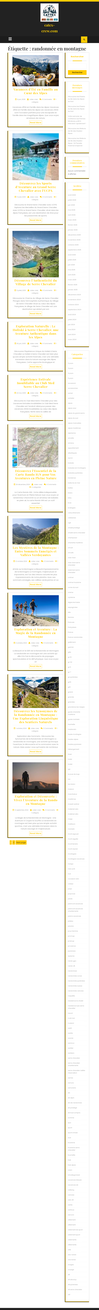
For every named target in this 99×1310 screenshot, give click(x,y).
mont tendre (73, 844)
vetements (72, 1240)
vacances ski (73, 1185)
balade (71, 463)
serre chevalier (74, 1058)
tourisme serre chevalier (74, 1148)
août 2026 (72, 195)
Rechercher (77, 56)
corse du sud (73, 587)
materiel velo (73, 809)
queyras (71, 956)
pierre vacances (74, 916)
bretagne (71, 508)
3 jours (70, 368)
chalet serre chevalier (76, 533)
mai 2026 (71, 210)
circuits (71, 552)
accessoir (72, 383)
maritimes (72, 799)
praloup (71, 941)
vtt (69, 1274)
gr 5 (69, 667)
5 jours (70, 378)
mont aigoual (73, 834)
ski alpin (71, 1098)
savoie (70, 1038)
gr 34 (70, 662)
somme (71, 1118)
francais (71, 622)
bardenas (72, 478)
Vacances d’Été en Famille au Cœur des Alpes (36, 91)
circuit (70, 547)
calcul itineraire (74, 513)
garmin (71, 647)
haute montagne (74, 734)
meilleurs (71, 824)
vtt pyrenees (73, 1284)
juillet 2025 (72, 260)
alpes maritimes (74, 428)
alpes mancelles (74, 423)
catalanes (72, 518)
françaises (72, 627)
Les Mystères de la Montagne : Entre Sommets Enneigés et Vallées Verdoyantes (36, 551)
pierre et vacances (75, 904)
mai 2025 (71, 270)
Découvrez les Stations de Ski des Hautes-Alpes (77, 131)
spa (69, 1123)
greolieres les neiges (76, 707)
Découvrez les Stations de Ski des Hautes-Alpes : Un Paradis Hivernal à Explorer (77, 142)
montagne (72, 854)
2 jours (70, 363)
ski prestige (72, 1108)
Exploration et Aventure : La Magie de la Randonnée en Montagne (35, 632)
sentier (70, 1048)
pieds (70, 899)
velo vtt (71, 1200)
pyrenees (72, 951)
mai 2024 (71, 329)
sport (70, 1128)
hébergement (73, 749)
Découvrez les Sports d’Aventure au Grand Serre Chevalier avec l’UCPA (35, 186)
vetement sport (74, 1235)
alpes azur (72, 408)
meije (70, 819)
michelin (71, 829)
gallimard (72, 642)
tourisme (71, 1142)
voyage (71, 1269)
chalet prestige (74, 528)
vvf (69, 1294)
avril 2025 (71, 275)
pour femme (73, 931)
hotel (70, 759)
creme (70, 592)
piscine (71, 926)
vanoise (71, 1195)
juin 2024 (71, 324)
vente (70, 1205)
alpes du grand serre (76, 413)
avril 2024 (72, 334)
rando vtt (71, 966)
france (70, 632)
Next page (21, 842)
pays (70, 889)
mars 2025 (72, 280)
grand (70, 692)
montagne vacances (76, 859)
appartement (73, 448)
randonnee (72, 971)
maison (71, 789)
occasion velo (73, 879)
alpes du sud (73, 418)
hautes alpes (73, 739)
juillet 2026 (72, 200)
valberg (71, 1190)
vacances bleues (75, 1180)
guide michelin (74, 719)
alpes (70, 403)
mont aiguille (73, 839)
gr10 (69, 682)
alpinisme (72, 433)
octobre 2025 (73, 245)
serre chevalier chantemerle (74, 1064)
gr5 (69, 687)
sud (69, 1137)
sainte (70, 1033)
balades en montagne (77, 468)
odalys (70, 884)
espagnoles (73, 607)
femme (71, 617)
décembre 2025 (74, 235)
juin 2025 (71, 265)
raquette (71, 996)
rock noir (71, 1018)
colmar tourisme (74, 582)
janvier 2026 (73, 230)
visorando (72, 1259)
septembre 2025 (74, 250)
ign (69, 769)
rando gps (72, 961)
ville (69, 1250)
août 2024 (72, 314)
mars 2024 (72, 339)
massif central (73, 804)
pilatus (70, 921)
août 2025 (72, 255)
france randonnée (75, 637)
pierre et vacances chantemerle (75, 910)
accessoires (73, 388)
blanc (70, 493)
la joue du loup (74, 774)
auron (70, 458)
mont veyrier (73, 849)
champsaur (72, 538)
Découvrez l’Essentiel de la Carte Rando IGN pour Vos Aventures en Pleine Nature (36, 474)
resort (70, 1013)
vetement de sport (75, 1230)
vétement (72, 1220)
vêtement (72, 1225)
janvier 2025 (73, 289)
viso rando (72, 1254)
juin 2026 (71, 205)
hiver (70, 754)
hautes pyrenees (74, 744)
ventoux (71, 1210)
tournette (71, 1155)
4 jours (70, 373)
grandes (71, 702)
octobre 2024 (73, 304)
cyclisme (71, 597)
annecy (71, 443)
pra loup (71, 936)
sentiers (71, 1053)
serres (70, 1078)
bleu (69, 498)
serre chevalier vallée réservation (76, 1071)
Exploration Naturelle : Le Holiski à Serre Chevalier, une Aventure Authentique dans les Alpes (36, 331)
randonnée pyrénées (76, 981)
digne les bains (74, 602)
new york (71, 869)
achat (70, 393)
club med (71, 557)
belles (70, 488)
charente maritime (75, 542)
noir (69, 874)
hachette (71, 724)
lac (69, 779)
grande (71, 697)
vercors (71, 1215)
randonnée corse (75, 976)
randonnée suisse (75, 986)
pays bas (71, 894)
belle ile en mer (74, 483)
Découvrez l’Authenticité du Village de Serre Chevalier (35, 282)
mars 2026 (72, 220)
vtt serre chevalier (75, 1289)
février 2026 (72, 225)
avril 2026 (71, 215)
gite (69, 652)
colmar (71, 577)
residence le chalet (75, 1001)
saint (70, 1028)
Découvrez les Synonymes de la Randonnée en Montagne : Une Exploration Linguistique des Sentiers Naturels (35, 716)
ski (69, 1093)
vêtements (72, 1245)
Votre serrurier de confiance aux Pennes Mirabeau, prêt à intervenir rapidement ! (77, 120)
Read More (35, 122)
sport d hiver (73, 1132)
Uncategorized (74, 1175)
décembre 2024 (74, 294)
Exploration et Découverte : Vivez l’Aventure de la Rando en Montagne (35, 800)
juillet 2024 (72, 319)
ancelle (71, 438)
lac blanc (71, 784)
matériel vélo (73, 814)
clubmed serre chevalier (74, 571)
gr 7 (69, 672)
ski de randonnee (75, 1103)
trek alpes (72, 1165)
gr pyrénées (73, 677)
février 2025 (72, 285)
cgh (69, 523)
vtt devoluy (72, 1279)
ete (69, 612)
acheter (71, 398)
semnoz (71, 1043)
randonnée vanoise (76, 991)
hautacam (72, 729)
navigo (70, 864)
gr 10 (69, 657)
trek (69, 1160)
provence (72, 946)
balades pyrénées (75, 473)
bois (69, 503)
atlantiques (72, 453)
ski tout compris (74, 1113)
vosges (71, 1264)
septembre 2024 (74, 309)
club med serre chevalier (74, 563)
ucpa (70, 1170)
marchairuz (72, 794)
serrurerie (72, 1088)
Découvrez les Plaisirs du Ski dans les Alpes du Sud (76, 99)
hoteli (70, 764)
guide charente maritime (74, 713)
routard (71, 1023)
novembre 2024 (74, 299)
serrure (71, 1083)
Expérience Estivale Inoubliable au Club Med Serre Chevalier (35, 383)
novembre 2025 (74, 240)
